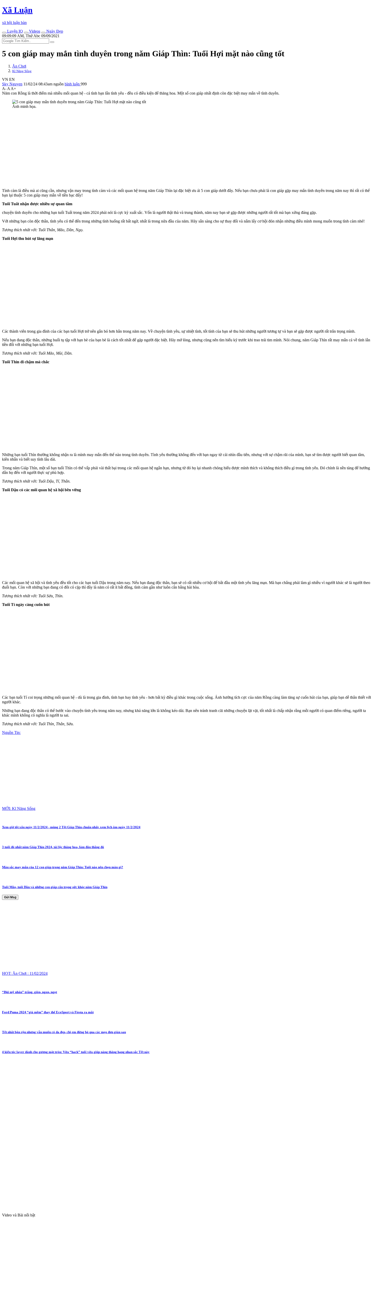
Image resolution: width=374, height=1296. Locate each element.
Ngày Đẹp (54, 31)
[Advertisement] (154, 148)
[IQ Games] (4, 32)
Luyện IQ (14, 31)
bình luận (73, 84)
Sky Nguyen (12, 84)
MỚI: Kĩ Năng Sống (18, 808)
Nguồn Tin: (11, 732)
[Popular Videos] (26, 32)
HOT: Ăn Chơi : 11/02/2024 (25, 973)
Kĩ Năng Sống (22, 71)
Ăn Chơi (19, 66)
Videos (34, 31)
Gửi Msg (10, 897)
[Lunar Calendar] (43, 32)
